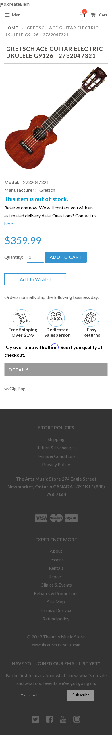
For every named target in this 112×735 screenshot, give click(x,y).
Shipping (56, 439)
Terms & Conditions (56, 456)
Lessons (56, 559)
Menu (17, 14)
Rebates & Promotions (56, 593)
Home (11, 27)
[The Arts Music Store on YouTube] (63, 721)
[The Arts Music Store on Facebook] (49, 721)
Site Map (56, 601)
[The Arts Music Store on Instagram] (76, 721)
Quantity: (13, 257)
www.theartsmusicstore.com (56, 644)
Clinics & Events (56, 584)
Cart (103, 14)
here (8, 223)
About (56, 551)
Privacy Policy (56, 464)
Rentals (56, 568)
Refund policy (56, 618)
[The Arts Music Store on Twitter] (35, 721)
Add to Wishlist (35, 279)
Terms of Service (56, 610)
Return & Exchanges (56, 447)
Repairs (56, 576)
